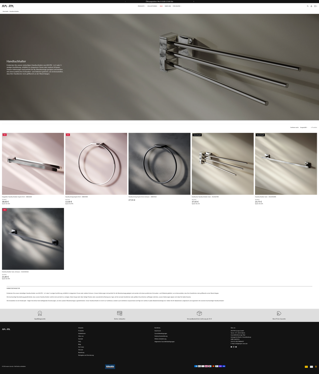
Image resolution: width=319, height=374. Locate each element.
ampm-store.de (9, 366)
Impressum (158, 330)
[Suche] (308, 6)
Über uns (81, 336)
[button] (142, 6)
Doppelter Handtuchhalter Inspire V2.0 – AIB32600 (17, 196)
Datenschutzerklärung (161, 336)
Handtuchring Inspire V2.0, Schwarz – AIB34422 (143, 196)
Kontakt (80, 339)
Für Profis (81, 347)
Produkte (81, 330)
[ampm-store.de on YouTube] (236, 347)
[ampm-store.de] (7, 6)
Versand (80, 349)
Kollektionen (82, 333)
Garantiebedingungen (161, 333)
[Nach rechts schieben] (194, 1)
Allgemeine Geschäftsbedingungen (165, 341)
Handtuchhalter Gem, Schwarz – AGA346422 (15, 272)
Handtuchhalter (14, 11)
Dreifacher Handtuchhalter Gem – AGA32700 (205, 196)
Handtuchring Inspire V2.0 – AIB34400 (76, 196)
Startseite (5, 11)
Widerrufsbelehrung (160, 339)
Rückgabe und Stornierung (86, 355)
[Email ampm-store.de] (231, 347)
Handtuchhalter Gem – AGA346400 (265, 196)
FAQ (79, 341)
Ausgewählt (303, 127)
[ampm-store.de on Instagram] (234, 347)
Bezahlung (81, 352)
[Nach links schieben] (125, 1)
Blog (79, 344)
